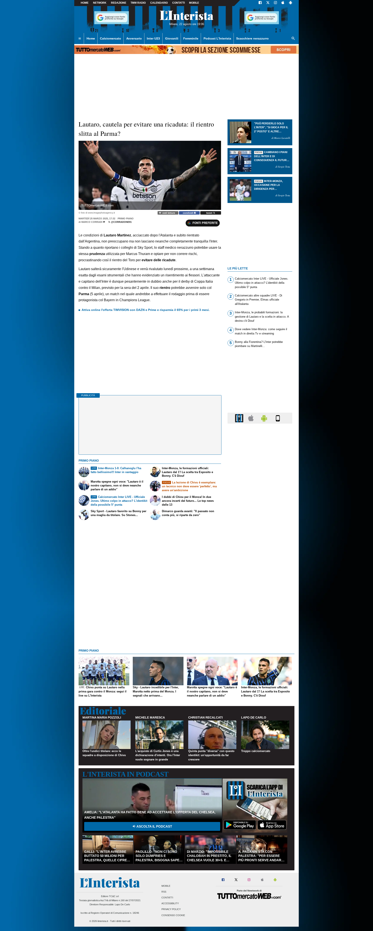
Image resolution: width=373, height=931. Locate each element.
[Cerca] (293, 38)
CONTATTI (178, 3)
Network (99, 3)
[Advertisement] (260, 594)
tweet (209, 213)
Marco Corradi (91, 222)
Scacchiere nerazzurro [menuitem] (252, 38)
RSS (163, 891)
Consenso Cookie (173, 915)
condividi (188, 213)
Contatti (167, 897)
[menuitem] (79, 38)
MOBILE (194, 3)
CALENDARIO (159, 3)
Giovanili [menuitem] (171, 38)
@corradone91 (121, 222)
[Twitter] (268, 3)
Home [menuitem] (91, 38)
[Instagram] (275, 3)
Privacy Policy (171, 909)
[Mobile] (278, 418)
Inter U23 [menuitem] (153, 38)
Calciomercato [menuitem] (110, 38)
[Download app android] (291, 3)
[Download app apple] (283, 3)
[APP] (240, 418)
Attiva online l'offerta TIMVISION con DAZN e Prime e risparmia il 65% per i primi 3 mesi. (146, 310)
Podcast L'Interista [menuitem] (217, 38)
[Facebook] (260, 3)
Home (85, 3)
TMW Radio (138, 3)
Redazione (118, 3)
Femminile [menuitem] (190, 38)
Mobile (165, 886)
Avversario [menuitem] (134, 38)
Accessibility (170, 903)
